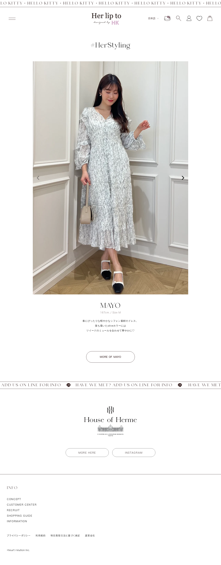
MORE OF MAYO (110, 357)
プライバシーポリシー (19, 535)
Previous (38, 178)
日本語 (151, 18)
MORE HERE (87, 453)
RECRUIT (13, 510)
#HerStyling (110, 45)
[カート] (209, 18)
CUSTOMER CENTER (22, 505)
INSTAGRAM (134, 453)
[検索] (178, 18)
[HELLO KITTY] (167, 18)
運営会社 (90, 535)
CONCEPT (14, 499)
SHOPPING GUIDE (19, 516)
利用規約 (41, 535)
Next (183, 178)
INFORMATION (17, 521)
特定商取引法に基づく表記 (65, 535)
